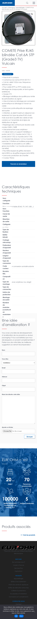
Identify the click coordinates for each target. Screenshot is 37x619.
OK (16, 616)
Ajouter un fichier (7, 427)
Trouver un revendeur (18, 164)
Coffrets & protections (18, 591)
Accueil (4, 7)
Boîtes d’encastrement (18, 581)
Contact (18, 604)
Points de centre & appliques (18, 585)
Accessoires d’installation (18, 594)
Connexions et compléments (18, 597)
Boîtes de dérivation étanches (18, 588)
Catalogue (11, 7)
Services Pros (18, 568)
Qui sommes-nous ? (18, 562)
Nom (3, 350)
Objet (4, 385)
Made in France (18, 565)
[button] (32, 14)
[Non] (35, 612)
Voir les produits (29, 535)
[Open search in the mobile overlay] (23, 3)
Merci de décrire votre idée (11, 394)
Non (21, 616)
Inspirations (18, 571)
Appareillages (20, 7)
